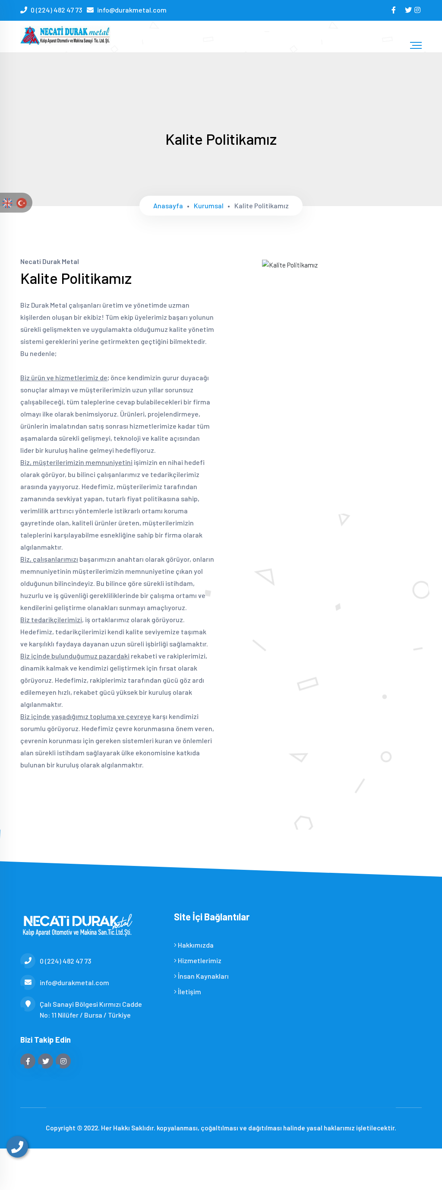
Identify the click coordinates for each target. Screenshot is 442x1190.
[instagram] (418, 9)
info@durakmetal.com (132, 10)
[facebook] (394, 9)
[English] (7, 202)
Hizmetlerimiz (199, 960)
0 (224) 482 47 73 (56, 10)
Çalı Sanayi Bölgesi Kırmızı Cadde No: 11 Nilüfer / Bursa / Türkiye (91, 1009)
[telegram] (409, 9)
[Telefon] (17, 1147)
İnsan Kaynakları (203, 976)
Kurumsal (209, 205)
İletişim (189, 991)
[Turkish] (21, 202)
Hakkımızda (195, 945)
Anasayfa (168, 205)
